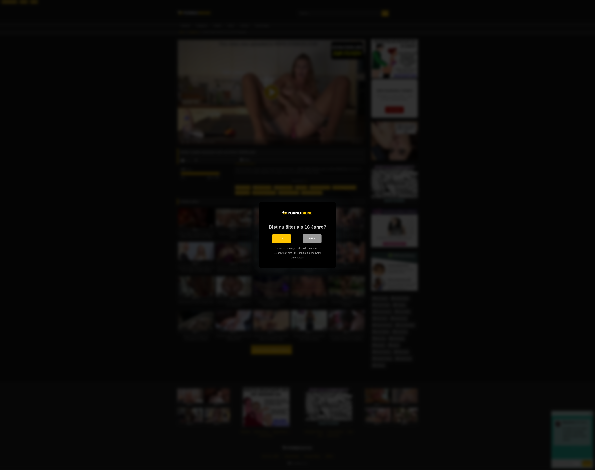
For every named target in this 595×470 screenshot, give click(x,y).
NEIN (312, 238)
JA (281, 238)
